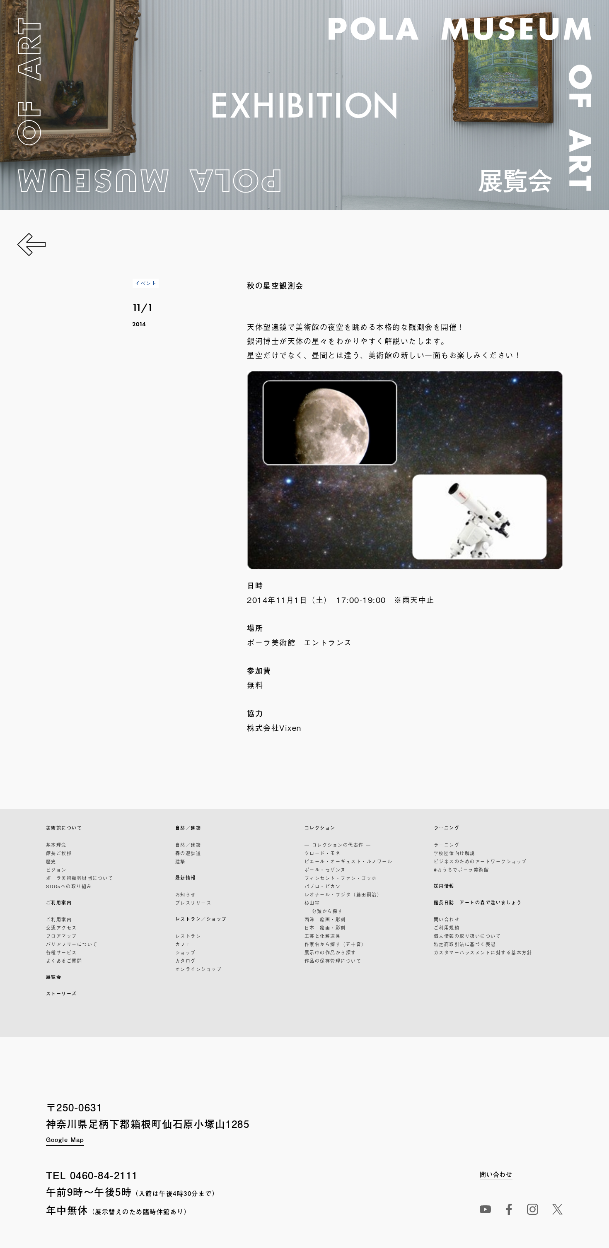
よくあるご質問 (64, 960)
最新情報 (185, 877)
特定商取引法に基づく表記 (465, 944)
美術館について (64, 827)
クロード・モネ (322, 853)
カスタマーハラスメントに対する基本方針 (483, 952)
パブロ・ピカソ (322, 886)
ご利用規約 (447, 927)
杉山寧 (312, 902)
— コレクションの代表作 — (337, 844)
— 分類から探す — (327, 911)
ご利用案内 (59, 902)
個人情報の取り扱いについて (467, 935)
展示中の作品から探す (330, 952)
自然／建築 (188, 827)
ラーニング (447, 827)
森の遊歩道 (188, 853)
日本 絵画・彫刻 (325, 927)
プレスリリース (193, 902)
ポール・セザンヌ (325, 869)
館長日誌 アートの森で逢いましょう (478, 902)
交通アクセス (61, 927)
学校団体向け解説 (454, 853)
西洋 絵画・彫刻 (325, 919)
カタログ (185, 960)
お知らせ (185, 894)
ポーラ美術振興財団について (80, 878)
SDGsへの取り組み (69, 886)
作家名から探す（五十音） (335, 944)
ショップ (185, 952)
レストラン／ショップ (201, 919)
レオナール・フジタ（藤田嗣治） (343, 894)
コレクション (320, 827)
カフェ (183, 944)
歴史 (51, 861)
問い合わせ (447, 919)
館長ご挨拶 (59, 853)
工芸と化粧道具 (322, 935)
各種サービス (61, 952)
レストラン (188, 935)
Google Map (65, 1139)
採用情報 (444, 885)
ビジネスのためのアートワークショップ (480, 861)
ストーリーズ (61, 993)
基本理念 (56, 844)
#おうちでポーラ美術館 (461, 869)
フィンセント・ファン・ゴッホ (340, 878)
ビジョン (56, 869)
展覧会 (54, 977)
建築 (180, 861)
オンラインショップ (198, 969)
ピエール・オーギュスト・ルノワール (348, 861)
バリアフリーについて (72, 944)
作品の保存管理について (333, 960)
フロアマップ (61, 935)
